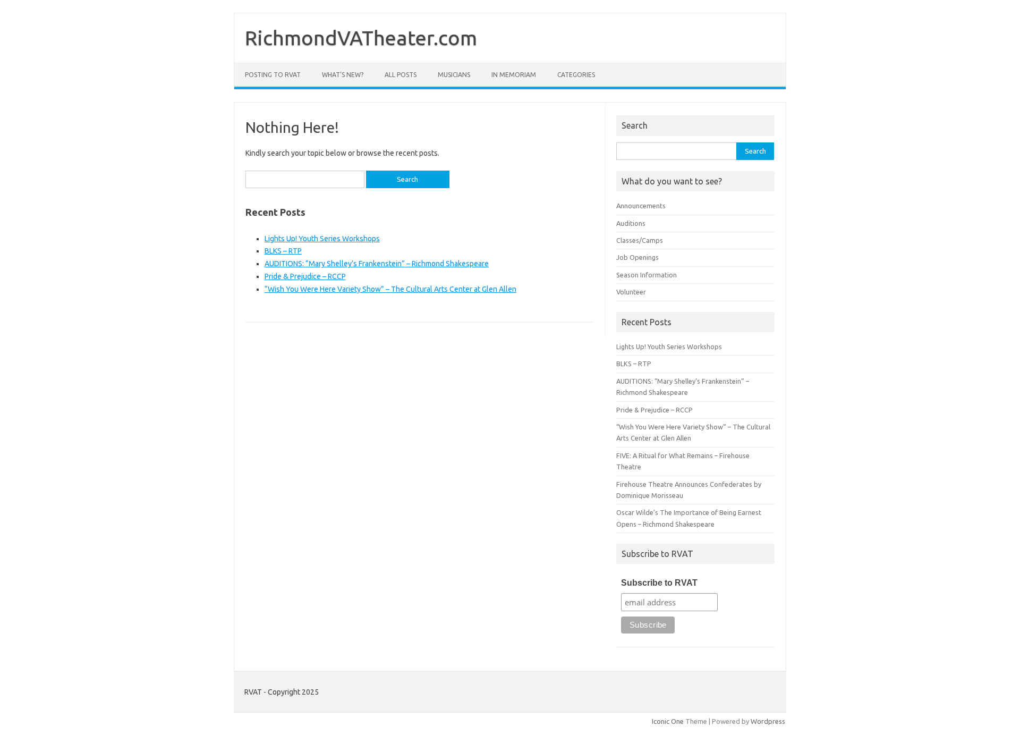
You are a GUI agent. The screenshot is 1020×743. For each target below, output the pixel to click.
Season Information (646, 274)
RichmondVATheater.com (361, 38)
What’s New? (342, 74)
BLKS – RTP (283, 251)
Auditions (630, 223)
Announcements (641, 205)
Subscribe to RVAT (659, 582)
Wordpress (768, 721)
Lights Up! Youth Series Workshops (322, 238)
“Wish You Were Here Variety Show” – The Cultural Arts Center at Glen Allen (390, 289)
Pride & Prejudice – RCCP (305, 276)
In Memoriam (513, 74)
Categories (576, 74)
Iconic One (668, 721)
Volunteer (631, 291)
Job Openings (637, 257)
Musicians (454, 74)
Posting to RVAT (273, 74)
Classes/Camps (639, 240)
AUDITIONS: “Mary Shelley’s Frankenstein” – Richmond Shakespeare (377, 263)
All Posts (400, 74)
